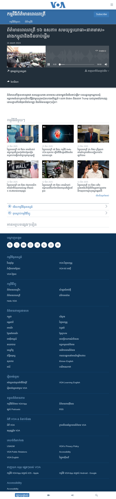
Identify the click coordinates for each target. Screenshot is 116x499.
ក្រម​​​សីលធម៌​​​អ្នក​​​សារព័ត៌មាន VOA (72, 425)
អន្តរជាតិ (10, 322)
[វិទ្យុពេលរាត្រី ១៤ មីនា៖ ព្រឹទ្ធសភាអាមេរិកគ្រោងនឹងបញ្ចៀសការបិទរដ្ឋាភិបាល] (93, 134)
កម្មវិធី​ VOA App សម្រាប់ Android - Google (78, 473)
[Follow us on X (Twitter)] (16, 245)
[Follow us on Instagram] (30, 245)
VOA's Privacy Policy (69, 446)
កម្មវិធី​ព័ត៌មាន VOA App (17, 404)
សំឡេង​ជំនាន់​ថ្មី (65, 290)
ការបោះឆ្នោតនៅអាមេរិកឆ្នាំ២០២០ (72, 356)
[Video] (48, 495)
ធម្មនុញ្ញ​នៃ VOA (13, 431)
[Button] (13, 82)
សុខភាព (10, 361)
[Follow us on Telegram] (37, 245)
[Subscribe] (58, 245)
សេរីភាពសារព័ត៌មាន (67, 350)
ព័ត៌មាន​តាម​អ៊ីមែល (66, 404)
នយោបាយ (11, 344)
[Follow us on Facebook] (10, 245)
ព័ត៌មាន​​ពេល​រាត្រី (13, 295)
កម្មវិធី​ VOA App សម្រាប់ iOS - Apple (23, 473)
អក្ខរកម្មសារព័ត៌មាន (66, 344)
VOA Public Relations (17, 452)
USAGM (11, 446)
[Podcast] (51, 245)
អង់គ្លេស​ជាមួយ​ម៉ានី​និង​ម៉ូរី (17, 382)
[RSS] (44, 245)
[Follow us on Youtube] (23, 245)
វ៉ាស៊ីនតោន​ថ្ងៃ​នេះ (13, 268)
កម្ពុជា (9, 317)
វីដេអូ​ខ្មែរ (10, 263)
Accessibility (65, 452)
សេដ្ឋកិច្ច (10, 350)
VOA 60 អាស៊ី (65, 268)
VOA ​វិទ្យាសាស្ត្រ (65, 263)
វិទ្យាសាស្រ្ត (63, 322)
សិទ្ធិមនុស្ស (11, 356)
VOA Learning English (69, 382)
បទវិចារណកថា (65, 367)
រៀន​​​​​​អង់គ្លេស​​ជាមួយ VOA (17, 388)
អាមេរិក (10, 328)
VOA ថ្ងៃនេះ (11, 274)
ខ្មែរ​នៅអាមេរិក (12, 333)
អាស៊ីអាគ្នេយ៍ (12, 339)
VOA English (13, 457)
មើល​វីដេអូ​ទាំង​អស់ (102, 195)
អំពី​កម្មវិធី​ (28, 22)
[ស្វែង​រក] (96, 495)
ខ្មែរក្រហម (63, 333)
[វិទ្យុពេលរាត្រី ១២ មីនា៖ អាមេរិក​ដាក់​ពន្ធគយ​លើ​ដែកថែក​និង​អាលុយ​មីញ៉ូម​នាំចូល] (58, 169)
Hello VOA (12, 301)
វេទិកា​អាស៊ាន (64, 295)
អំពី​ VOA (11, 425)
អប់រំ (8, 367)
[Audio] (72, 495)
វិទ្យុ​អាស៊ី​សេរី (64, 457)
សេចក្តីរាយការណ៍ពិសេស (69, 339)
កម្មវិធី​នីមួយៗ (14, 22)
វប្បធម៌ (62, 328)
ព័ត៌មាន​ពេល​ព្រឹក (13, 290)
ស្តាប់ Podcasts (13, 409)
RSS (61, 409)
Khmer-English (66, 361)
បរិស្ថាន (62, 317)
